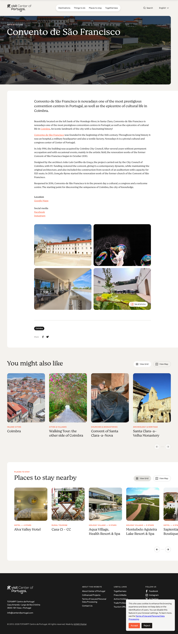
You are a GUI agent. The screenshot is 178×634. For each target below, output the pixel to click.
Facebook (39, 212)
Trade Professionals (123, 603)
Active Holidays (121, 599)
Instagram (39, 215)
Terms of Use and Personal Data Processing (94, 600)
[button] (164, 7)
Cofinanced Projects (91, 595)
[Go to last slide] (157, 549)
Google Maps (41, 200)
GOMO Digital (80, 624)
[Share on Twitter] (47, 336)
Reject (147, 625)
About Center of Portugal (93, 591)
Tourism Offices (121, 606)
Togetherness (120, 591)
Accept (134, 625)
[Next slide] (168, 549)
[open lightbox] (62, 245)
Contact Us (87, 605)
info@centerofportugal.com (20, 612)
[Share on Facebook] (43, 337)
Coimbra (45, 129)
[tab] (142, 364)
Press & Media (120, 595)
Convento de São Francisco (49, 135)
